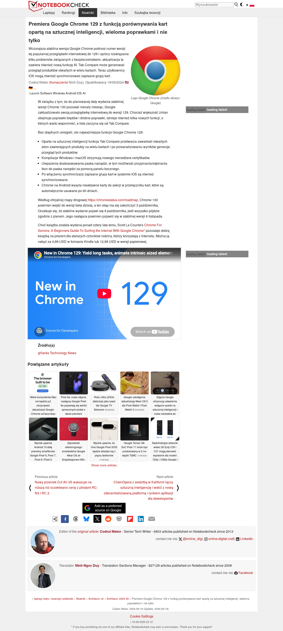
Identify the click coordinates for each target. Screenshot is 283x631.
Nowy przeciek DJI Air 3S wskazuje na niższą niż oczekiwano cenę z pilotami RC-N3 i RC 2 (66, 487)
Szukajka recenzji (147, 12)
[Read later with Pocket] (119, 519)
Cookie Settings (141, 616)
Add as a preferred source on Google (108, 507)
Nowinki (88, 12)
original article (87, 531)
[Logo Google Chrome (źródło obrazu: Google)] (155, 71)
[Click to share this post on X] (97, 519)
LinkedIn (246, 538)
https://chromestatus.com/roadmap (113, 199)
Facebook (245, 572)
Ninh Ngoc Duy (87, 565)
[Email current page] (152, 519)
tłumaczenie (59, 82)
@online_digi (192, 538)
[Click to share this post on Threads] (76, 519)
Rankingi (68, 12)
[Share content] (55, 519)
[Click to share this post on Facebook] (65, 519)
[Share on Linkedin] (141, 519)
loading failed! (196, 110)
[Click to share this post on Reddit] (108, 519)
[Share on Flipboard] (130, 519)
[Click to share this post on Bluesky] (86, 519)
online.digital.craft (221, 538)
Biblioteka (108, 12)
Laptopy (49, 12)
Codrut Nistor (110, 531)
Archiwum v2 (96, 599)
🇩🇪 (31, 87)
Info (125, 12)
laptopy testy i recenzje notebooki (53, 599)
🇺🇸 (127, 82)
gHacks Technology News (57, 352)
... (35, 87)
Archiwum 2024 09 (118, 599)
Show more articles (104, 465)
